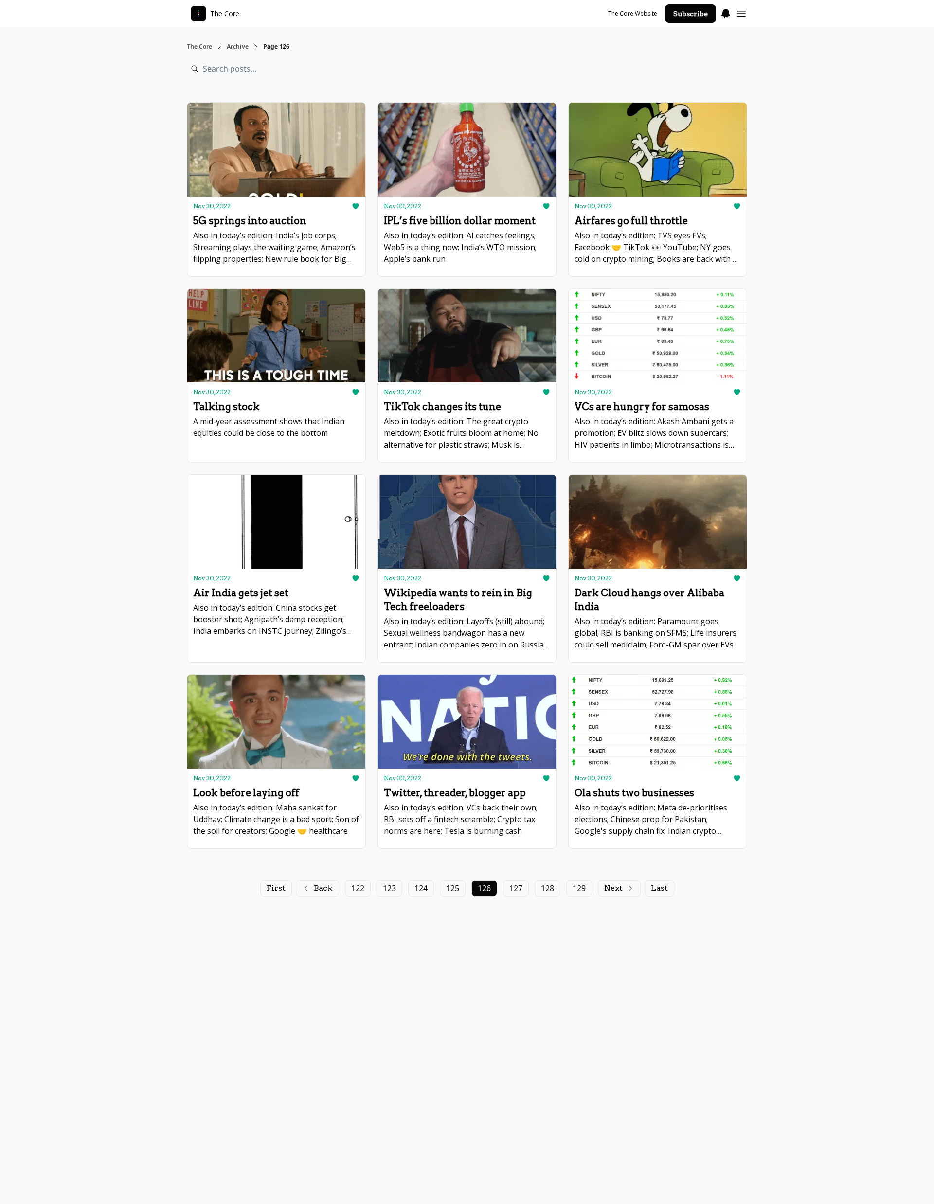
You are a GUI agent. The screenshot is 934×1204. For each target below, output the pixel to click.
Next (613, 888)
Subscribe (690, 14)
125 (452, 888)
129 (579, 888)
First (276, 888)
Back (323, 888)
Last (659, 888)
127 (515, 888)
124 (421, 888)
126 (484, 888)
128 (547, 888)
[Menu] (726, 12)
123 (389, 888)
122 (357, 888)
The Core (199, 47)
